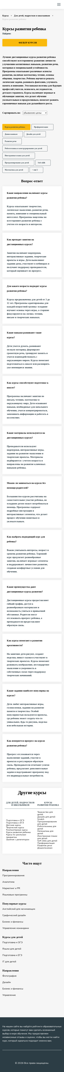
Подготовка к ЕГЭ (15, 822)
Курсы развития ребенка (18, 832)
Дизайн (6, 982)
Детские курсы (13, 825)
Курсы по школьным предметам (16, 835)
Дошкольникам (44, 848)
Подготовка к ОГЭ (15, 820)
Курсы (5, 16)
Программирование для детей (47, 822)
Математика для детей (45, 832)
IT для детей (9, 961)
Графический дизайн (14, 915)
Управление (9, 995)
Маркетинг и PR (11, 888)
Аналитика (8, 882)
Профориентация (46, 843)
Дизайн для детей (46, 816)
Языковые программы (14, 894)
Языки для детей (11, 948)
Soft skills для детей (47, 840)
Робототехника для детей (46, 827)
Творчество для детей (45, 813)
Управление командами (15, 928)
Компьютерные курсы (17, 830)
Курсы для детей (12, 937)
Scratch (40, 819)
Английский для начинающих (18, 909)
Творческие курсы (15, 827)
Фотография (9, 976)
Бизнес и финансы (12, 921)
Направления (10, 870)
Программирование (13, 875)
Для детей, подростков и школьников (32, 16)
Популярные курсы (14, 903)
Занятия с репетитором (17, 839)
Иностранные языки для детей (47, 837)
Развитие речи (44, 845)
